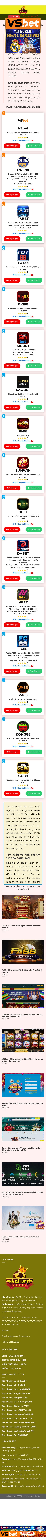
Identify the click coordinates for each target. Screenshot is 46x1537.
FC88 (25, 1398)
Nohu (4, 1470)
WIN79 (30, 1431)
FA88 (26, 1406)
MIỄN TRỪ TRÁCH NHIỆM (14, 1364)
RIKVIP (24, 1435)
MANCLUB (30, 1423)
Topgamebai (8, 1466)
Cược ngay (13, 146)
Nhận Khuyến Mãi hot (22, 140)
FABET (23, 1381)
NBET (28, 1393)
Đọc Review (35, 146)
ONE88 (21, 1385)
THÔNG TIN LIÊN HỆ (12, 1368)
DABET (26, 1389)
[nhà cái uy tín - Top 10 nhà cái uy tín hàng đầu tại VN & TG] (23, 9)
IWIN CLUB (30, 1427)
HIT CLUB (26, 1410)
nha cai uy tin (12, 1455)
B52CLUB (27, 1418)
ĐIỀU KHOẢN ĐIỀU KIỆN (14, 1360)
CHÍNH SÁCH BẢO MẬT (13, 1356)
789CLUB (28, 1414)
